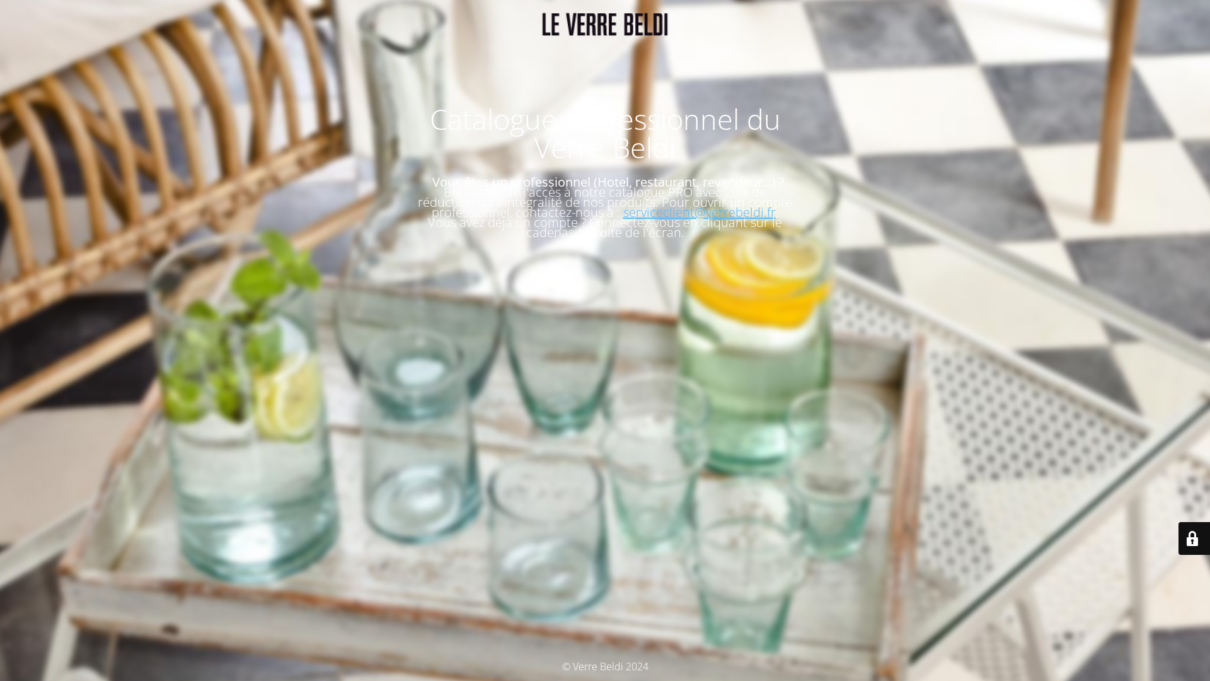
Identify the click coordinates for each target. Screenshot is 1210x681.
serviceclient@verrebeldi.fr (699, 212)
